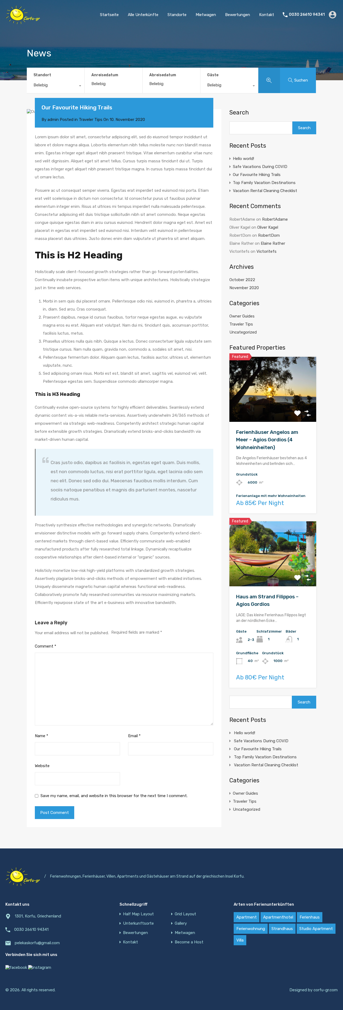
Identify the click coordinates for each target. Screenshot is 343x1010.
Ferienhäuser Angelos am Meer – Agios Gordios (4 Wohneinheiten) (267, 439)
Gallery (181, 923)
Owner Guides (242, 316)
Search (239, 112)
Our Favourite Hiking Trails (257, 174)
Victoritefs (266, 251)
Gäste (212, 75)
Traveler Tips (90, 119)
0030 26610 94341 (307, 15)
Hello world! (243, 158)
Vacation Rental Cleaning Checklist (265, 190)
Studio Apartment (316, 928)
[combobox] (55, 86)
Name (41, 735)
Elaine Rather (273, 243)
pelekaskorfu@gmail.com (37, 942)
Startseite (109, 14)
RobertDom (269, 235)
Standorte (177, 14)
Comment (45, 646)
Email (134, 735)
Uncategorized (243, 332)
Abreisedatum (162, 75)
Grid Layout (185, 914)
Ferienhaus (310, 917)
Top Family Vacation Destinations (264, 182)
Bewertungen (237, 14)
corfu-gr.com (326, 990)
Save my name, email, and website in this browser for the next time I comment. (114, 795)
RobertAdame (275, 219)
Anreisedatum (104, 75)
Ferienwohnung (250, 928)
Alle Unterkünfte (143, 14)
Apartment (246, 917)
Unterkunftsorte (138, 923)
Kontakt (266, 14)
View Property (273, 409)
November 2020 (244, 287)
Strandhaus (282, 928)
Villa (240, 940)
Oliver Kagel (267, 227)
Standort (42, 75)
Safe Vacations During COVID (260, 166)
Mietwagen (206, 14)
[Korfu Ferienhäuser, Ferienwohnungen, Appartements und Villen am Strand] (22, 21)
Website (42, 765)
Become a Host (189, 942)
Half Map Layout (138, 914)
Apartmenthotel (278, 917)
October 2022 (242, 279)
